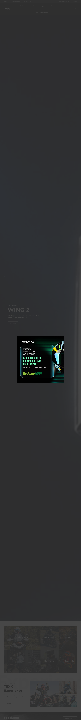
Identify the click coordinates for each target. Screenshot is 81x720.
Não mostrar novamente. (40, 386)
